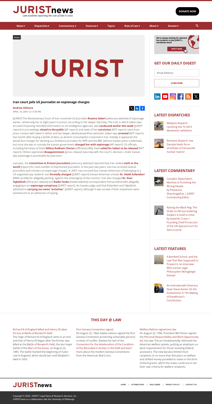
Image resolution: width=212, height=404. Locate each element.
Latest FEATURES (170, 248)
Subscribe (177, 83)
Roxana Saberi (97, 118)
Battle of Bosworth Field (41, 344)
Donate (173, 25)
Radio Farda (61, 182)
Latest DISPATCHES (172, 114)
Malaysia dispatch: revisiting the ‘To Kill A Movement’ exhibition (179, 126)
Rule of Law (132, 25)
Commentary (67, 25)
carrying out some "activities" (45, 189)
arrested (123, 133)
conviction (104, 129)
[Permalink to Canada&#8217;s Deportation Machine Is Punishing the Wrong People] (159, 181)
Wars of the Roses (38, 348)
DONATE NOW (187, 11)
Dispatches (41, 25)
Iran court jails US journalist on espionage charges (51, 102)
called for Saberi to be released (119, 148)
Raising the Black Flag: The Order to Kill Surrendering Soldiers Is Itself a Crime (182, 211)
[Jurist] (43, 11)
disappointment (54, 152)
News (21, 25)
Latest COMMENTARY (174, 170)
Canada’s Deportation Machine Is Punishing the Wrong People (181, 182)
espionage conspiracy (44, 185)
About (153, 25)
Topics (111, 25)
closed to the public (52, 129)
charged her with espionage (92, 144)
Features (92, 25)
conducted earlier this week (116, 126)
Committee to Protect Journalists (49, 163)
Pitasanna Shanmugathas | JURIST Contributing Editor (180, 193)
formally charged (60, 174)
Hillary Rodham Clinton (60, 148)
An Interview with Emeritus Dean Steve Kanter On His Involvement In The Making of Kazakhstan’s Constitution (182, 293)
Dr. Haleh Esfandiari (132, 174)
